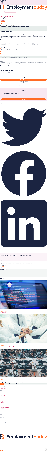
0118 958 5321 (3, 406)
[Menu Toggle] (0, 10)
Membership (2, 399)
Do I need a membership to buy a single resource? (6, 70)
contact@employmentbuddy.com (5, 405)
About (2, 1)
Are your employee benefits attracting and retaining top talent (10, 346)
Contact (2, 2)
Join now (23, 99)
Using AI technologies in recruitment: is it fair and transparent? (10, 380)
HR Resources (3, 25)
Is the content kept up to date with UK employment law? (7, 72)
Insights (1, 443)
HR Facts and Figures (3, 386)
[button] (24, 127)
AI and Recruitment (3, 312)
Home (0, 25)
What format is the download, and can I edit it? (6, 68)
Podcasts (2, 396)
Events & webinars (3, 395)
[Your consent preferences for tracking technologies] (45, 449)
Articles (2, 391)
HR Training (2, 387)
